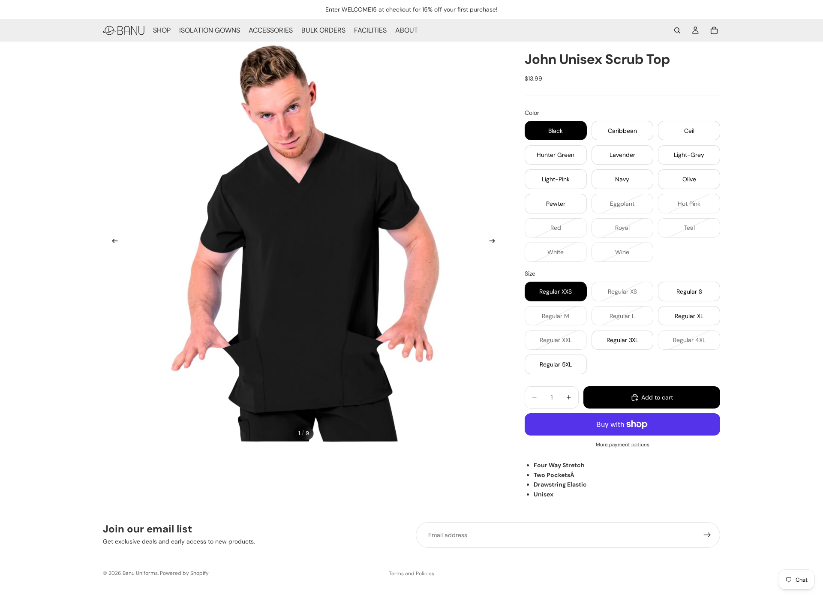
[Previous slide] (112, 242)
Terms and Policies (411, 573)
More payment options (622, 444)
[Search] (677, 30)
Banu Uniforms (140, 573)
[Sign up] (707, 535)
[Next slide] (494, 242)
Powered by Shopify (184, 573)
